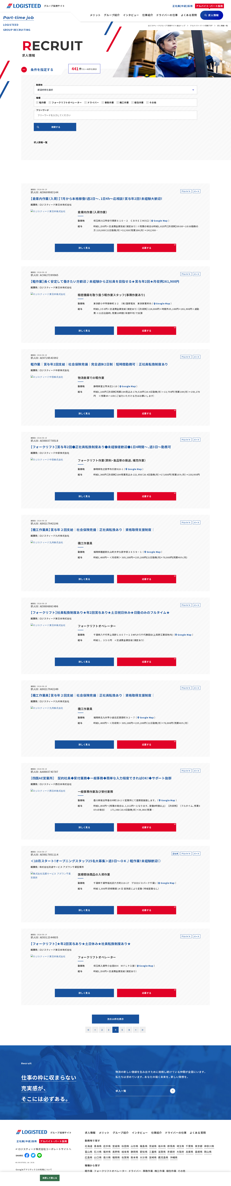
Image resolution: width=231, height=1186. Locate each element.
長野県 (116, 1151)
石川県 (98, 1151)
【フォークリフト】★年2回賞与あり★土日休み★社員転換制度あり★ (81, 943)
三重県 (153, 1151)
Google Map (161, 220)
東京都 (199, 1146)
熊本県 (134, 1157)
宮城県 (116, 1146)
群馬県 (171, 1146)
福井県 (107, 1151)
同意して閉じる (50, 1177)
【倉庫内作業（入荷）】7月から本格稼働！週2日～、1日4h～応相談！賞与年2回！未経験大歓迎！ (96, 198)
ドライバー (93, 102)
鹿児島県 (163, 1157)
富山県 (88, 1151)
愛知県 (143, 1151)
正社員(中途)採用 (27, 1141)
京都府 (171, 1151)
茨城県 (153, 1146)
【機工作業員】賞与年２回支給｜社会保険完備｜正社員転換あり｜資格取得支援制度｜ (93, 529)
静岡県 (134, 1151)
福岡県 (116, 1157)
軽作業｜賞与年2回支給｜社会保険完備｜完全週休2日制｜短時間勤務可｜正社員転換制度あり (99, 364)
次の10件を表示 (115, 1019)
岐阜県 (125, 1151)
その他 (152, 102)
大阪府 (180, 1151)
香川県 (107, 1157)
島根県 (199, 1151)
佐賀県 (125, 1157)
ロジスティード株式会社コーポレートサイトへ (44, 1149)
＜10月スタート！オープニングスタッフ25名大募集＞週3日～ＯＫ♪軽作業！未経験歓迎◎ (96, 861)
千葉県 (189, 1146)
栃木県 (162, 1146)
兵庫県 (189, 1151)
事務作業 (109, 102)
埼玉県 (180, 1146)
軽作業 (42, 102)
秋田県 (125, 1146)
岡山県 (208, 1151)
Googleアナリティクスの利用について (34, 1169)
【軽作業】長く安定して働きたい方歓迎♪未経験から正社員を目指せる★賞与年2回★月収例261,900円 (105, 281)
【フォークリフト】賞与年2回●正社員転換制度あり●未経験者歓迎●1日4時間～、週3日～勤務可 (101, 447)
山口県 (98, 1157)
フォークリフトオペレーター (67, 102)
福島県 (143, 1146)
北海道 (88, 1146)
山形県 (134, 1146)
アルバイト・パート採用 (53, 1141)
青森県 (98, 1146)
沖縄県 (174, 1157)
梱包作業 (139, 102)
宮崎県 (153, 1157)
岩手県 (107, 1146)
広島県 (88, 1157)
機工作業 (124, 102)
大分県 (143, 1157)
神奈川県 (209, 1146)
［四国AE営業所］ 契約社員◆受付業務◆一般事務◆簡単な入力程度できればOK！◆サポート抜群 (101, 778)
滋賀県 (162, 1151)
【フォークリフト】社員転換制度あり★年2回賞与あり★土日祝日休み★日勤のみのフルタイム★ (100, 612)
